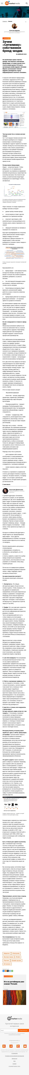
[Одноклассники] (6, 971)
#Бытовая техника (8, 957)
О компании (15, 1053)
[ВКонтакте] (3, 971)
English (14, 1063)
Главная (5, 21)
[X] (8, 971)
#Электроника (16, 953)
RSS (14, 1061)
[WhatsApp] (12, 971)
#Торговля (6, 960)
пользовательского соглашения (14, 1034)
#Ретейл (18, 957)
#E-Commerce (7, 964)
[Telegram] (10, 971)
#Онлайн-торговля (16, 960)
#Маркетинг (6, 38)
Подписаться (23, 1030)
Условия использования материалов (14, 1056)
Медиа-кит (14, 1058)
